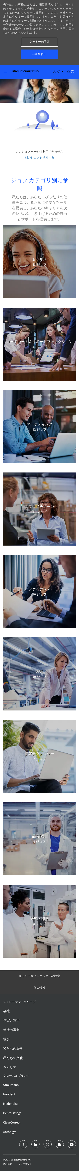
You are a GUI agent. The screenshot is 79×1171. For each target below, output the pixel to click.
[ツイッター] (48, 1144)
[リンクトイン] (35, 1144)
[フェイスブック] (23, 1144)
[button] (54, 71)
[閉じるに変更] (5, 72)
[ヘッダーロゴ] (25, 71)
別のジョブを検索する (39, 157)
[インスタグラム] (60, 1144)
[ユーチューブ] (72, 1144)
